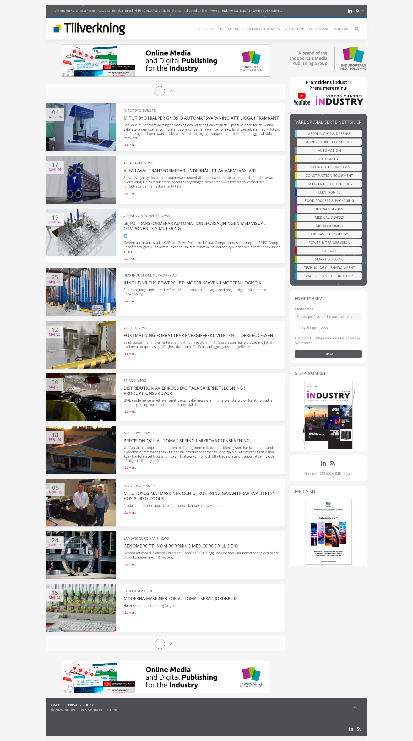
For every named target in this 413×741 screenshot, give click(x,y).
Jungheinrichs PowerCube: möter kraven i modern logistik (192, 283)
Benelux (117, 11)
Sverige (257, 11)
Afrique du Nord (66, 11)
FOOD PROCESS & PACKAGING (329, 200)
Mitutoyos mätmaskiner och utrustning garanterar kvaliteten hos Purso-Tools (200, 495)
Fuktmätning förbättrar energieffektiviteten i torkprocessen (198, 335)
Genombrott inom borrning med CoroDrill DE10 (181, 546)
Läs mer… (130, 145)
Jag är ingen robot (314, 327)
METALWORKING (329, 225)
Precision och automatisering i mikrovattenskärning (187, 440)
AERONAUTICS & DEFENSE (329, 133)
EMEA (166, 11)
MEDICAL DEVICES (329, 217)
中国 (138, 11)
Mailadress (304, 309)
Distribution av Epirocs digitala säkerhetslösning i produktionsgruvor (184, 390)
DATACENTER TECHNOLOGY (329, 184)
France (176, 11)
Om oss (57, 705)
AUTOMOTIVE (329, 158)
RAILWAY (329, 251)
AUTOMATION (329, 150)
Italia (187, 11)
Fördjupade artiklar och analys (250, 29)
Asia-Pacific (87, 11)
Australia (104, 11)
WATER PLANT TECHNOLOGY (329, 276)
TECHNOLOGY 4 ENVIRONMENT (329, 267)
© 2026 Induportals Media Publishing (85, 710)
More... (277, 11)
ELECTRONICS (329, 192)
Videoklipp (294, 29)
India (196, 11)
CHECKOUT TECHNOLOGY (329, 167)
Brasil (129, 11)
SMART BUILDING (329, 259)
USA (267, 11)
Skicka (328, 354)
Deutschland (151, 11)
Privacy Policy (81, 705)
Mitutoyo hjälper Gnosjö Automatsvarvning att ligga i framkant (201, 118)
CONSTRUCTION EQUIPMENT (329, 175)
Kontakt (342, 29)
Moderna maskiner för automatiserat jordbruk (180, 598)
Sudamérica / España (236, 11)
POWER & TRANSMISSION (329, 242)
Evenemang (319, 29)
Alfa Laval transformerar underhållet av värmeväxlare (190, 170)
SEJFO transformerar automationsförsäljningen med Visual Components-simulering (195, 225)
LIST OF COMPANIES (67, 714)
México (214, 11)
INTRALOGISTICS (329, 209)
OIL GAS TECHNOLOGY (329, 234)
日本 (204, 11)
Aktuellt (206, 29)
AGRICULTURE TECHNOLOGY (329, 142)
